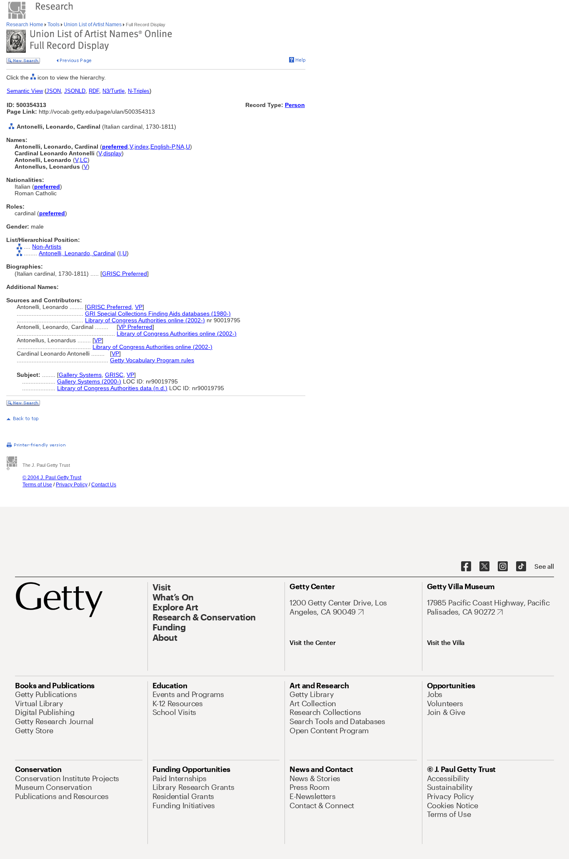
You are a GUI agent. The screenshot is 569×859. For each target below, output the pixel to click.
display (112, 153)
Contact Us (103, 485)
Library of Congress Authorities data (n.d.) (112, 388)
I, (120, 253)
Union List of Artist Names (92, 24)
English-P (162, 146)
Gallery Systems (80, 374)
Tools (53, 24)
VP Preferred (135, 327)
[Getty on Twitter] (484, 567)
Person (295, 105)
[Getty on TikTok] (521, 567)
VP (138, 307)
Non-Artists (46, 246)
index (142, 146)
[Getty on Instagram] (503, 567)
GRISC (114, 374)
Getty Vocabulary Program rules (152, 360)
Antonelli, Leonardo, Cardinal (77, 253)
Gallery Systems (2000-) (89, 381)
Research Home (25, 24)
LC (83, 160)
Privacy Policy (71, 485)
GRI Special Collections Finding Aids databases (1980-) (158, 313)
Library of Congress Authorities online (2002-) (145, 320)
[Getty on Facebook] (466, 567)
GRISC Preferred (124, 273)
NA (180, 146)
